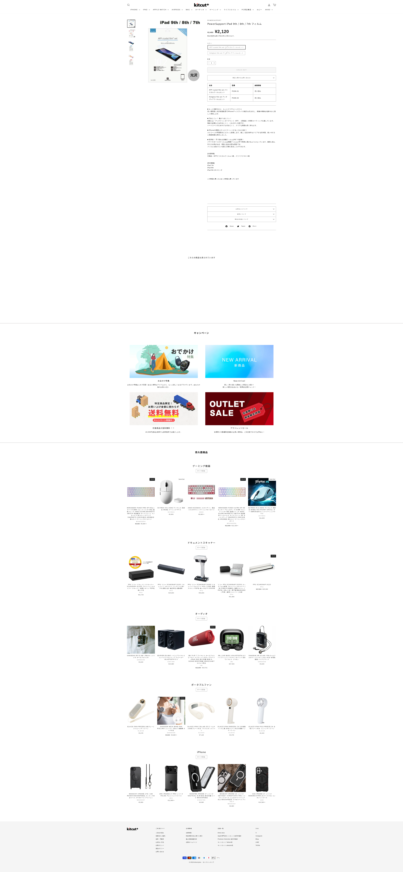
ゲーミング (214, 9)
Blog (257, 839)
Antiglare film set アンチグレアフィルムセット (226, 53)
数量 (208, 59)
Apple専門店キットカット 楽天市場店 (229, 836)
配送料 (213, 36)
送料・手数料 (160, 839)
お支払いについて (242, 209)
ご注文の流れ (160, 833)
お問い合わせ (160, 851)
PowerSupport (214, 20)
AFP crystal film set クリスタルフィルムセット (226, 47)
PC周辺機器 (247, 9)
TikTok (258, 845)
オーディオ (200, 9)
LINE (257, 842)
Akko (268, 9)
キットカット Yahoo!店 (225, 842)
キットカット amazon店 (225, 845)
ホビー (259, 9)
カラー (209, 43)
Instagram (259, 836)
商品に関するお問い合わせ (242, 77)
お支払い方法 (160, 842)
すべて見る (201, 471)
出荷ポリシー (160, 845)
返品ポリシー (160, 848)
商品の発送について (241, 219)
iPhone (134, 9)
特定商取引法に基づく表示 (194, 836)
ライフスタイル (230, 9)
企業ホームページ (191, 842)
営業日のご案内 (160, 836)
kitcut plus (221, 833)
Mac (188, 9)
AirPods (176, 9)
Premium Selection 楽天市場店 (228, 839)
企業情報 (188, 833)
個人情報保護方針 (191, 839)
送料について (241, 214)
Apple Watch (160, 9)
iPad (145, 9)
